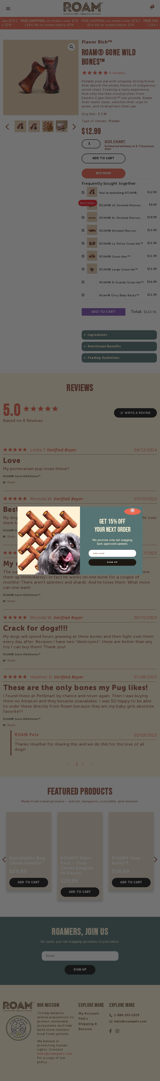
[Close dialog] (132, 511)
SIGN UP (112, 562)
